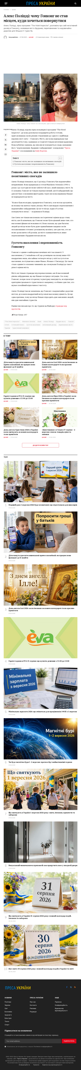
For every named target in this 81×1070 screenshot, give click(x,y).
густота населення (33, 325)
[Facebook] (6, 135)
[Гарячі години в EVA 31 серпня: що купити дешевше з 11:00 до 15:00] (21, 383)
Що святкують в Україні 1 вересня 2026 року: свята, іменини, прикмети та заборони (42, 814)
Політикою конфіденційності (43, 1046)
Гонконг (71, 321)
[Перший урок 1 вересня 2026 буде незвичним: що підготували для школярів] (40, 481)
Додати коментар (40, 445)
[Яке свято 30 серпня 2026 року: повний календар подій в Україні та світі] (40, 945)
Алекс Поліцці (49, 321)
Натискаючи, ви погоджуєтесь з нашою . (30, 1046)
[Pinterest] (6, 149)
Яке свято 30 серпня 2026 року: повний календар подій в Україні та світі (41, 969)
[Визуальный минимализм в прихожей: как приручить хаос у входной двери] (40, 842)
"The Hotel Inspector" (12, 321)
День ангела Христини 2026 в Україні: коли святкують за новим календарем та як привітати (21, 432)
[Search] (75, 3)
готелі (7, 325)
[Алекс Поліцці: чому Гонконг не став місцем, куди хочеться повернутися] (40, 98)
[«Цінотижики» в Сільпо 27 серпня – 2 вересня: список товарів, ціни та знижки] (59, 417)
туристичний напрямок (21, 328)
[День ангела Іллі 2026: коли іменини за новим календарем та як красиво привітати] (59, 350)
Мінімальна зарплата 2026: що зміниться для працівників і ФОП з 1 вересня (43, 712)
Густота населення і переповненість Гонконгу (34, 164)
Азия (39, 321)
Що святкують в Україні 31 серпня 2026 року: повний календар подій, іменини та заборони (40, 917)
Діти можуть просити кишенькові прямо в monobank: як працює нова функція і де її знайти (19, 364)
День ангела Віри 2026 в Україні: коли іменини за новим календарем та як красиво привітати (59, 398)
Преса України (22, 1058)
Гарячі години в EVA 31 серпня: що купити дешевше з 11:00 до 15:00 (19, 397)
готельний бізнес (18, 325)
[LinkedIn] (6, 145)
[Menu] (6, 3)
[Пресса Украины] (40, 3)
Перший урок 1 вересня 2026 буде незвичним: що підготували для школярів (43, 505)
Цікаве (31, 37)
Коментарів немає (43, 37)
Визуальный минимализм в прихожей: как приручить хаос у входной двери (43, 865)
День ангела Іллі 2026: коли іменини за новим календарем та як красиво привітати (59, 364)
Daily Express (41, 151)
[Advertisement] (40, 54)
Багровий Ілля (13, 37)
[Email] (6, 154)
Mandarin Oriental (28, 321)
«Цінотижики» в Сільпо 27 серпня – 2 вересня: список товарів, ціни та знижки (58, 432)
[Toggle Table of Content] (59, 158)
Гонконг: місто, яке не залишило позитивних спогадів (37, 161)
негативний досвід (49, 325)
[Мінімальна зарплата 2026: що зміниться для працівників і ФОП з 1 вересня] (40, 688)
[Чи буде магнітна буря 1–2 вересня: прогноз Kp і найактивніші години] (40, 738)
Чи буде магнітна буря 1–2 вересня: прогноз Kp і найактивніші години (40, 762)
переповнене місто (66, 325)
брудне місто (61, 321)
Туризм (7, 328)
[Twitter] (6, 140)
